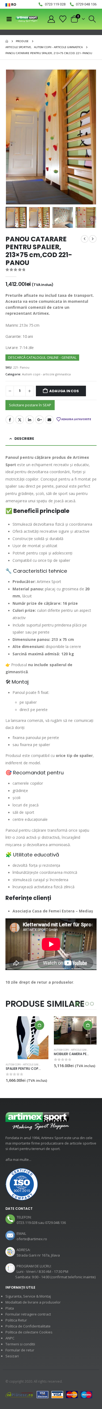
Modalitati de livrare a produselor (33, 1302)
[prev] (84, 239)
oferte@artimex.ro (32, 1238)
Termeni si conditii (20, 1344)
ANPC (9, 1338)
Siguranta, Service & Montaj (28, 1296)
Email (49, 419)
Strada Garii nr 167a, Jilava (38, 1255)
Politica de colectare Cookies (28, 1332)
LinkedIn (29, 419)
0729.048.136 (55, 1222)
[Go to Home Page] (6, 41)
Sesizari (12, 1356)
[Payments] (48, 1394)
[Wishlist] (63, 19)
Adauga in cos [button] (39, 1025)
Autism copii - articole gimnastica (46, 374)
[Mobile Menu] (9, 19)
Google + (39, 419)
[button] (92, 19)
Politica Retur (16, 1320)
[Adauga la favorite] (45, 1050)
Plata (9, 1308)
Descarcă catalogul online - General (42, 357)
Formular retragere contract (28, 1314)
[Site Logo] (27, 19)
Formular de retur (19, 1350)
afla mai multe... (18, 1159)
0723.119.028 (27, 1222)
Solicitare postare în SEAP (30, 405)
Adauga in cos (64, 391)
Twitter (19, 419)
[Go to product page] (26, 1030)
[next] (93, 239)
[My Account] (51, 19)
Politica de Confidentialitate (28, 1326)
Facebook (9, 419)
